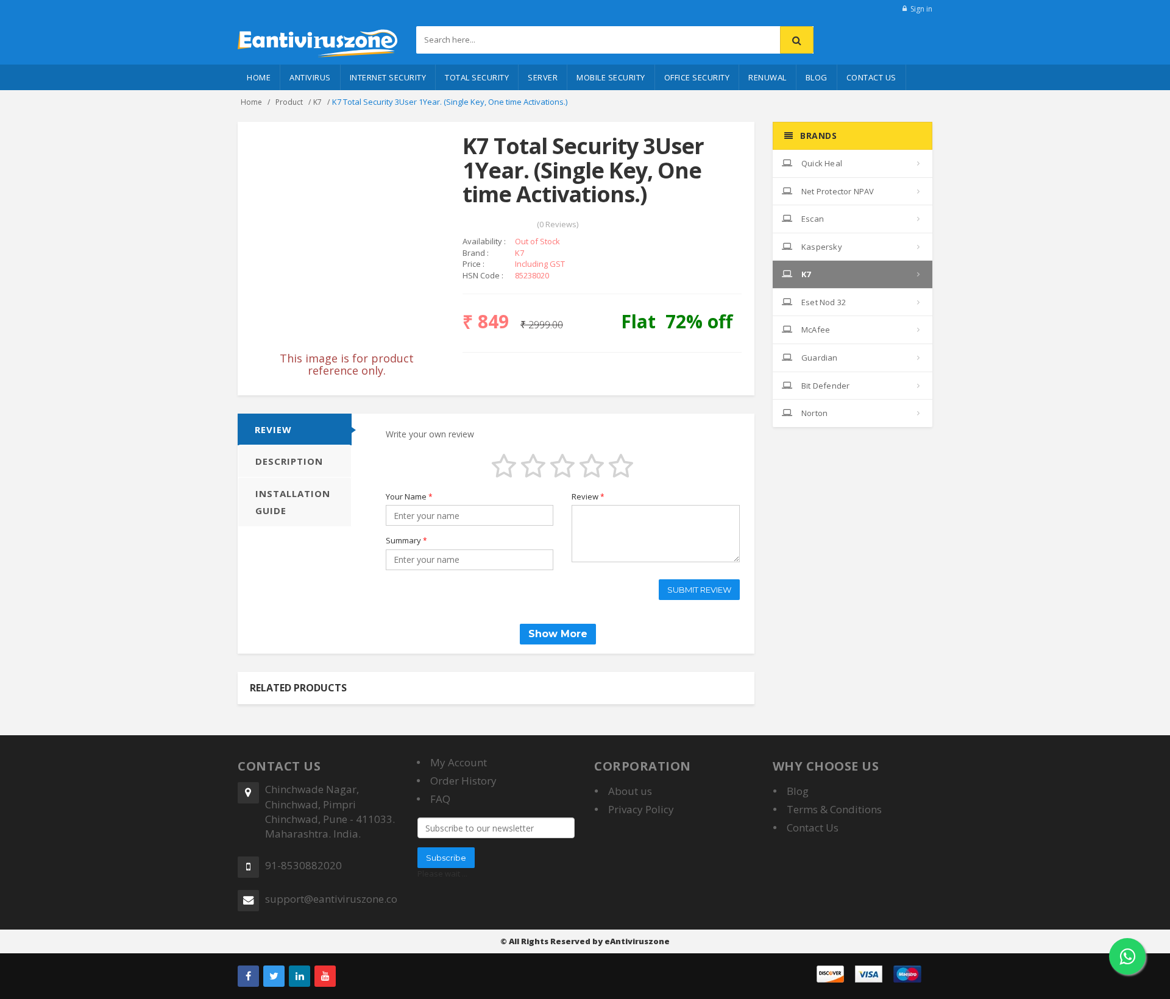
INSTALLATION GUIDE (292, 502)
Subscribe (446, 858)
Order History (463, 781)
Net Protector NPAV (837, 191)
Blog (817, 77)
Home (259, 77)
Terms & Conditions (834, 809)
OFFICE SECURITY (697, 77)
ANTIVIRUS (310, 77)
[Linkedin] (299, 976)
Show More (557, 634)
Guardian (819, 357)
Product (289, 102)
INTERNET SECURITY (388, 77)
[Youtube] (325, 976)
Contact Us (871, 77)
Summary (406, 540)
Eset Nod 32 (823, 302)
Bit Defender (825, 385)
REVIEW (273, 429)
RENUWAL (767, 77)
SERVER (543, 77)
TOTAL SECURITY (477, 77)
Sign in (921, 9)
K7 (317, 102)
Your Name (409, 496)
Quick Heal (821, 163)
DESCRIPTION (289, 461)
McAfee (815, 329)
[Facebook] (248, 976)
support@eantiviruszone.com (331, 899)
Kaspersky (821, 246)
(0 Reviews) (557, 224)
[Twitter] (274, 976)
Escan (812, 218)
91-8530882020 (303, 865)
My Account (458, 762)
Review (588, 496)
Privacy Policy (641, 809)
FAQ (440, 799)
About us (630, 791)
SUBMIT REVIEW (699, 590)
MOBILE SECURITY (610, 77)
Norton (814, 413)
